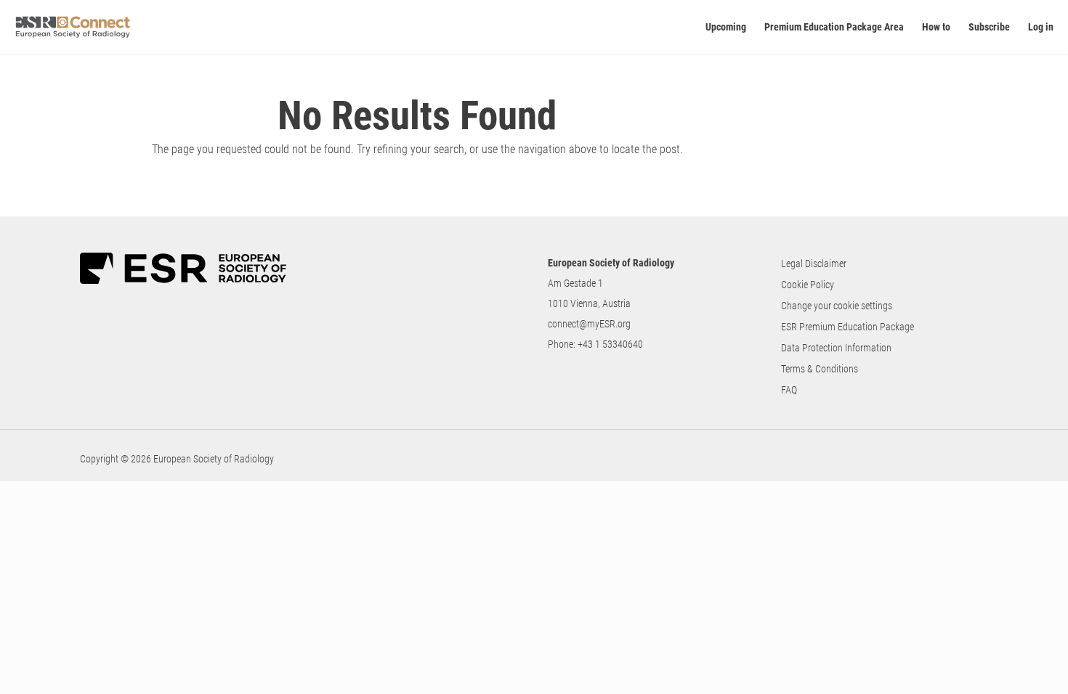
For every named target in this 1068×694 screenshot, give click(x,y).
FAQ (789, 390)
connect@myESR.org (589, 324)
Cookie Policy (807, 284)
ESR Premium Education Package (847, 326)
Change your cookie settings (836, 305)
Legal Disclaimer (813, 263)
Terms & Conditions (819, 369)
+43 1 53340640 (610, 344)
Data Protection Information (836, 348)
